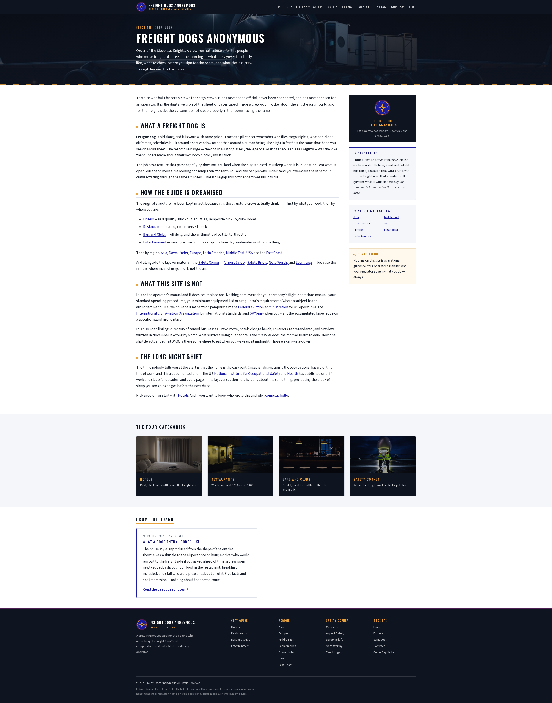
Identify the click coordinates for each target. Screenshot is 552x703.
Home (377, 627)
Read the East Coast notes (164, 589)
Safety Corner (208, 262)
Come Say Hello (402, 7)
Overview (332, 627)
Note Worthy (279, 262)
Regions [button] (301, 7)
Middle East (235, 253)
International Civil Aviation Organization (167, 313)
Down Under (178, 253)
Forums (346, 7)
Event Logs (304, 262)
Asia (164, 253)
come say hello (276, 395)
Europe (195, 253)
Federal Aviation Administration (263, 307)
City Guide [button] (282, 7)
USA (249, 253)
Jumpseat (362, 7)
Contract (380, 7)
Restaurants (152, 226)
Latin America (213, 253)
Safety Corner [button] (324, 7)
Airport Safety (234, 262)
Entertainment (154, 242)
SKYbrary (257, 313)
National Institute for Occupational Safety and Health (256, 373)
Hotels (148, 219)
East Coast (274, 253)
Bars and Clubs (154, 234)
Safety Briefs (257, 262)
